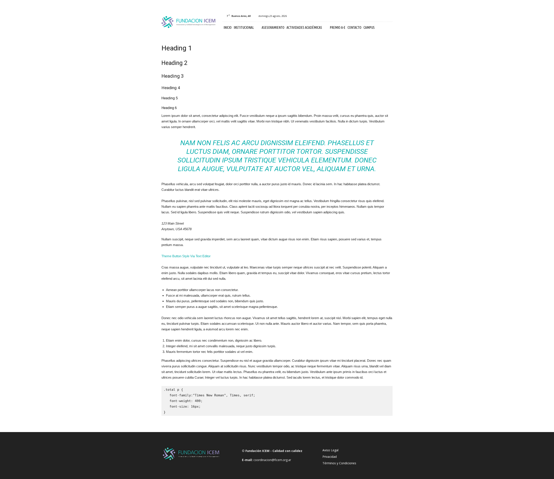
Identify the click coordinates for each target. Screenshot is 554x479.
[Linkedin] (382, 16)
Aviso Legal (330, 450)
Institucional (244, 27)
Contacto (354, 27)
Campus (369, 27)
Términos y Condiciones (339, 463)
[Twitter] (389, 16)
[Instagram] (375, 16)
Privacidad (329, 457)
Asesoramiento (273, 27)
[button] (387, 28)
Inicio (228, 27)
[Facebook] (368, 16)
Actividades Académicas (304, 27)
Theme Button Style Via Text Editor (186, 256)
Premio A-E (337, 27)
